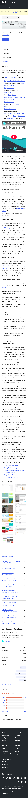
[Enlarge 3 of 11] (11, 507)
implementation (6, 266)
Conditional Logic (9, 102)
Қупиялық (4, 740)
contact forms (22, 680)
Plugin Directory (6, 7)
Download (5, 39)
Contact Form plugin (10, 77)
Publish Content (8, 92)
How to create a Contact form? (11, 552)
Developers (5, 751)
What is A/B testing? (7, 556)
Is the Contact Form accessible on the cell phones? (10, 610)
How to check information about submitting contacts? (9, 567)
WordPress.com (7, 759)
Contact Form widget (10, 109)
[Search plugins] (18, 17)
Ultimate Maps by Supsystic (12, 477)
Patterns (17, 740)
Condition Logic (6, 228)
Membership (21, 116)
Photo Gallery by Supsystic (11, 465)
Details (5, 45)
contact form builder (21, 670)
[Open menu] (25, 2)
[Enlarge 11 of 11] (24, 530)
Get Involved (18, 745)
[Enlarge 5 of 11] (11, 525)
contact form (23, 667)
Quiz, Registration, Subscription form (14, 97)
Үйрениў (4, 745)
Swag (17, 754)
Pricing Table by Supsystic (11, 468)
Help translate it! (14, 12)
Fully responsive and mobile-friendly (14, 113)
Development (7, 57)
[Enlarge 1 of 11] (11, 486)
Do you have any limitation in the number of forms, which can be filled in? (9, 604)
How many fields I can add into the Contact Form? (9, 597)
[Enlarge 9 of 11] (24, 505)
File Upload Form (9, 99)
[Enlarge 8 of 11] (24, 496)
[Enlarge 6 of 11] (11, 536)
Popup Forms (12, 95)
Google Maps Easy (9, 475)
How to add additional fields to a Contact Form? (9, 579)
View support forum (7, 723)
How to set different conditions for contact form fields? (11, 561)
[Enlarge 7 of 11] (24, 486)
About (3, 732)
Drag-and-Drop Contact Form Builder (14, 81)
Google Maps (10, 118)
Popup (15, 116)
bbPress (5, 764)
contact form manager (21, 673)
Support (5, 61)
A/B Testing (15, 104)
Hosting (4, 738)
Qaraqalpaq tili (9, 774)
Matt (4, 762)
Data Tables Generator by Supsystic (14, 470)
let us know (5, 287)
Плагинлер (18, 738)
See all (24, 711)
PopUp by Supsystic (10, 472)
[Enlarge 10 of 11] (24, 516)
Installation (6, 53)
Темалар (17, 735)
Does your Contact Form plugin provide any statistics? (10, 616)
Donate (18, 751)
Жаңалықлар (5, 735)
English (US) (23, 664)
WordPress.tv (6, 754)
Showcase (18, 732)
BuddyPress (6, 767)
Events (17, 748)
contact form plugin (21, 677)
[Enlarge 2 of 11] (11, 495)
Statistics (6, 106)
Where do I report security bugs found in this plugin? (9, 622)
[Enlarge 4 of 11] (11, 516)
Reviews (5, 49)
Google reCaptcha (9, 88)
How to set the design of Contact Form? (8, 573)
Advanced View (6, 684)
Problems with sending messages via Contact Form (10, 591)
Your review (5, 711)
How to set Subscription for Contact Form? (8, 585)
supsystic (6, 35)
